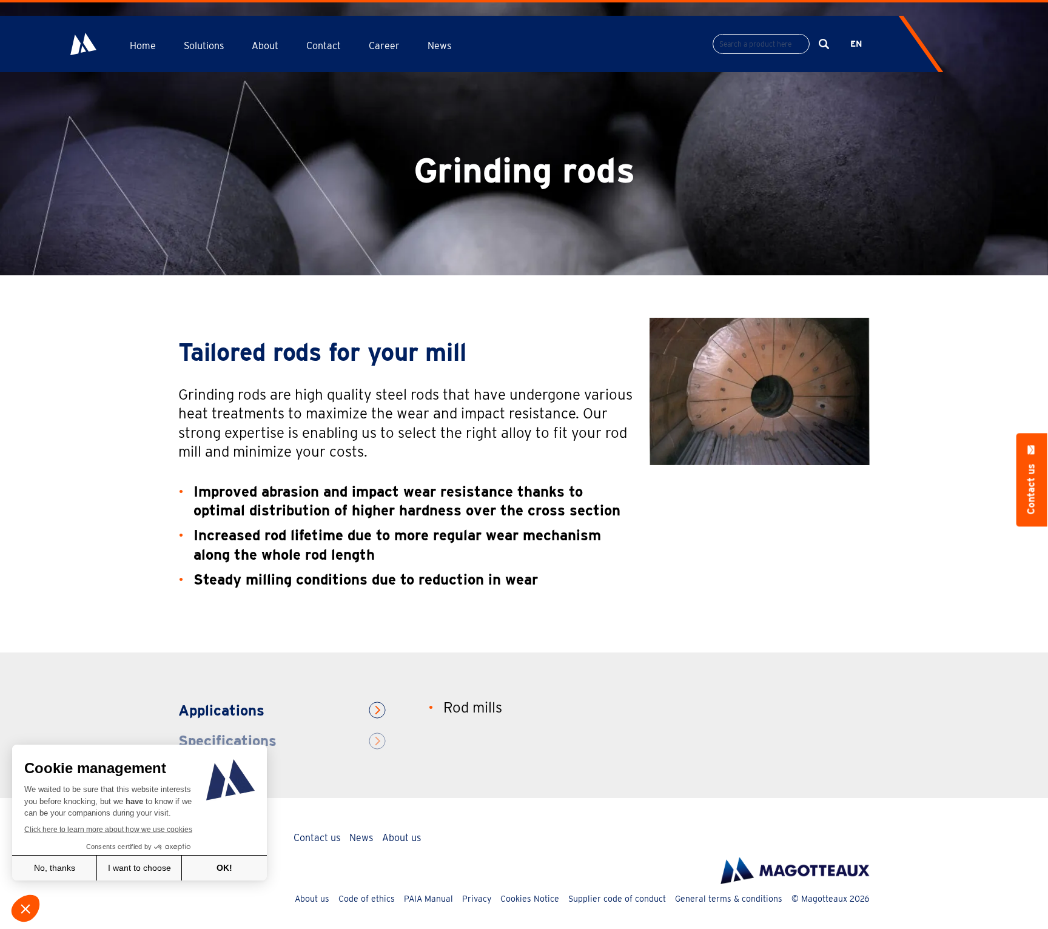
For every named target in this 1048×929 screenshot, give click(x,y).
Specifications (227, 741)
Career (384, 46)
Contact (323, 46)
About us (401, 837)
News (439, 46)
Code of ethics (366, 899)
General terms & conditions (728, 899)
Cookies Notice (529, 899)
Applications (221, 710)
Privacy (476, 899)
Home (143, 46)
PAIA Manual (428, 899)
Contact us (317, 837)
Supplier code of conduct (617, 899)
